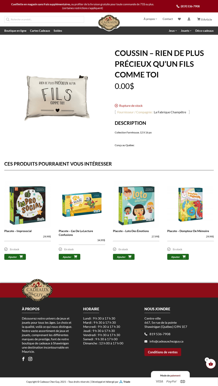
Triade (126, 381)
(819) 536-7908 (190, 6)
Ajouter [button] (12, 256)
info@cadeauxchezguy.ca (166, 341)
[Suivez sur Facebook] (23, 359)
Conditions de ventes (163, 352)
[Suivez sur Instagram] (30, 359)
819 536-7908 (160, 334)
